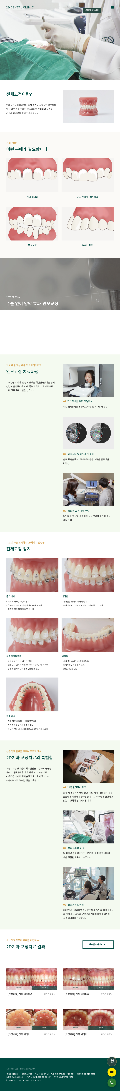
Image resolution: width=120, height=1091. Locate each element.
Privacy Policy (27, 1069)
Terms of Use (11, 1069)
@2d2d (19, 1077)
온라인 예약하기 (92, 10)
